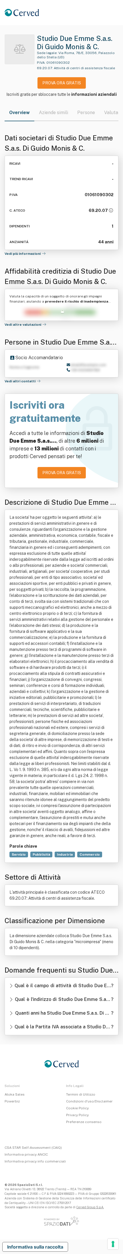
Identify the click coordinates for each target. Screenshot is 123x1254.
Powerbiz (12, 1101)
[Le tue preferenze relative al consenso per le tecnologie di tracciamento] (113, 1244)
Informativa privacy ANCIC (26, 1154)
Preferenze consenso (84, 1122)
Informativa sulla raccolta (35, 1247)
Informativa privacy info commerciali (35, 1161)
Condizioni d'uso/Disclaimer (89, 1101)
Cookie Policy (77, 1108)
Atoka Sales (15, 1094)
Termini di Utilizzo (80, 1094)
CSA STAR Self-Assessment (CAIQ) (33, 1148)
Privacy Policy (77, 1115)
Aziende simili (53, 112)
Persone (86, 112)
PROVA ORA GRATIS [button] (61, 83)
